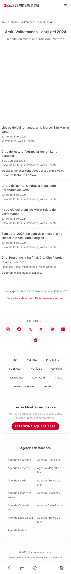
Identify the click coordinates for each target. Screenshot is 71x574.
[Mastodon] (52, 329)
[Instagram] (8, 329)
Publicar (15, 368)
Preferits (52, 359)
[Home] (9, 568)
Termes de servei (23, 386)
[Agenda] (22, 568)
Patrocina (16, 377)
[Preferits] (34, 568)
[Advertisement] (35, 83)
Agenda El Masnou (48, 492)
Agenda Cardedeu (19, 468)
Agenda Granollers (48, 459)
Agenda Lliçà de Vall (20, 517)
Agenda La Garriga (19, 459)
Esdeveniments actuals (49, 298)
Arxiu (13, 22)
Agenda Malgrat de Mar (49, 470)
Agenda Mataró (17, 530)
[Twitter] (30, 329)
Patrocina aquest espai (35, 426)
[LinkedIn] (63, 329)
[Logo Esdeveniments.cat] (22, 5)
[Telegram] (35, 340)
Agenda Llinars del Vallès (19, 495)
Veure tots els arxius (19, 298)
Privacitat (51, 386)
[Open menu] (65, 5)
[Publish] (48, 568)
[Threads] (41, 329)
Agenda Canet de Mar (19, 507)
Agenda (32, 359)
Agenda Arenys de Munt (48, 520)
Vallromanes (28, 22)
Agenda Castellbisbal (50, 505)
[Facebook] (19, 329)
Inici (4, 22)
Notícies (36, 368)
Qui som (56, 368)
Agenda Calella (17, 480)
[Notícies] (61, 568)
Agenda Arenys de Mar (48, 482)
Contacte (39, 377)
